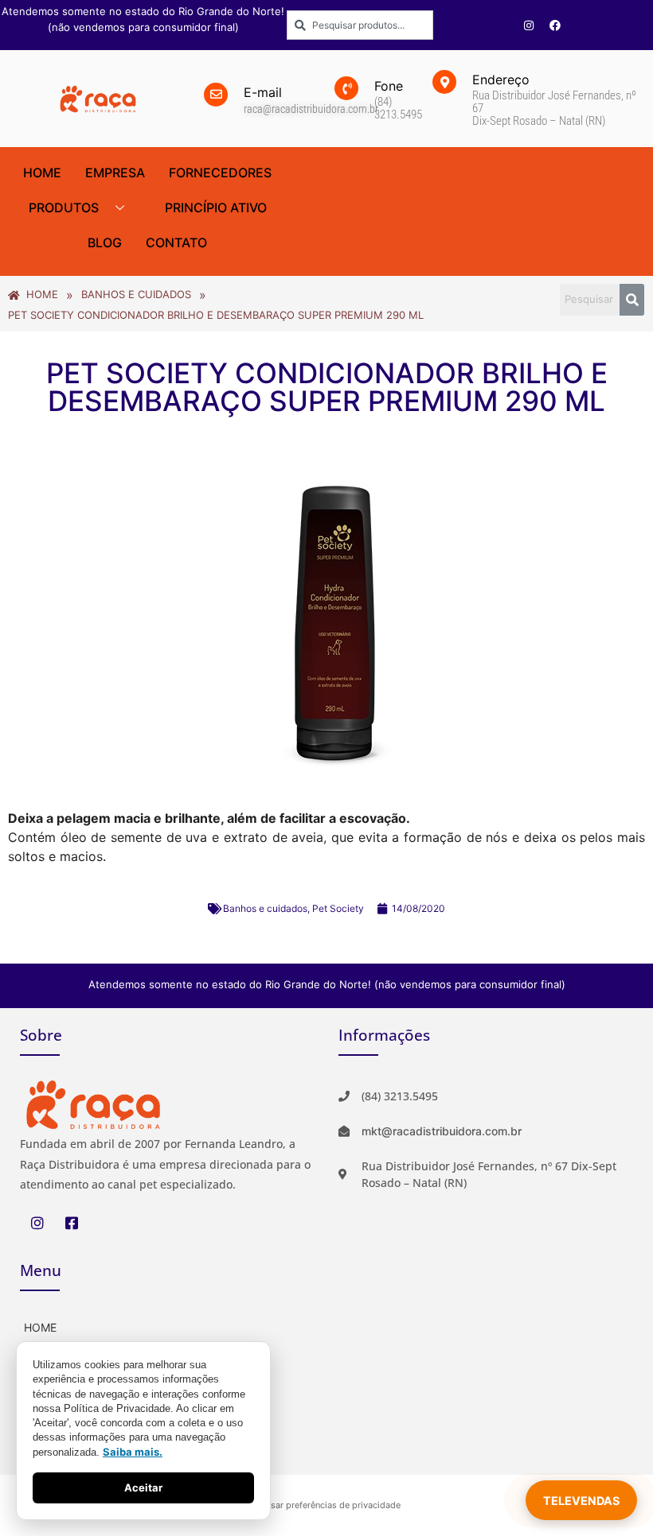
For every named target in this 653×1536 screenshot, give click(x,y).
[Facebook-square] (71, 1222)
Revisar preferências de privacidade (327, 1505)
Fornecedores (220, 172)
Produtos (64, 207)
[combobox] (360, 25)
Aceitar (143, 1487)
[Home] (167, 1326)
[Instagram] (529, 25)
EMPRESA (115, 172)
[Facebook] (555, 25)
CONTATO (176, 242)
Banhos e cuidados (265, 908)
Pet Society (338, 908)
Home (42, 172)
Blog (105, 242)
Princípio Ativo (216, 207)
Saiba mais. (132, 1451)
